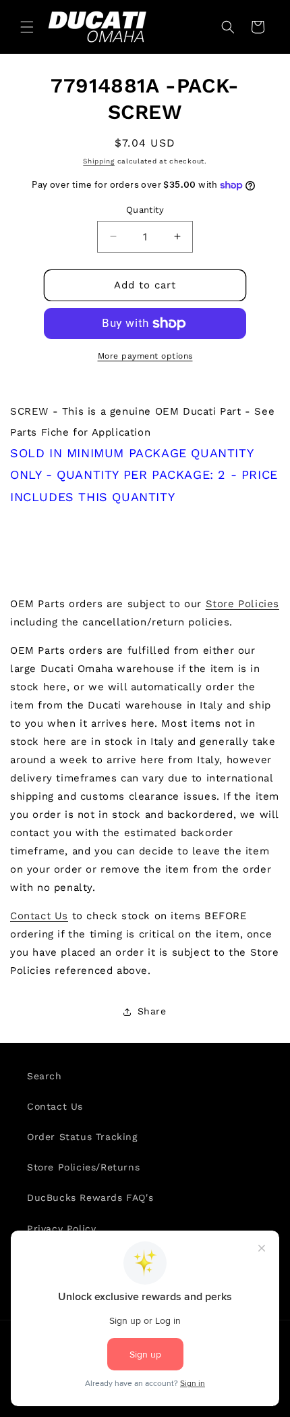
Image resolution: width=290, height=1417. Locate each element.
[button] (27, 27)
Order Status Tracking (82, 1136)
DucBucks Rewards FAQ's (90, 1197)
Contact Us (39, 916)
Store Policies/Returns (83, 1167)
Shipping (99, 161)
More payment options (145, 356)
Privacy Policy (61, 1228)
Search (44, 1076)
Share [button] (152, 1011)
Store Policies (242, 604)
